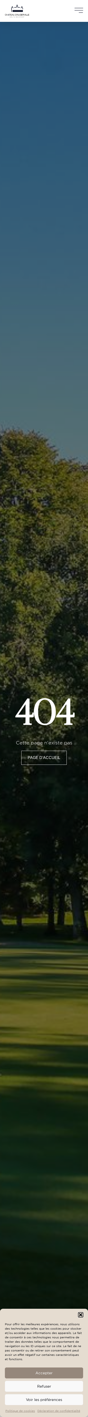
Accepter (44, 1373)
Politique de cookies (20, 1410)
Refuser (44, 1386)
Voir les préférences (44, 1400)
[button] (80, 1314)
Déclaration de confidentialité (58, 1410)
